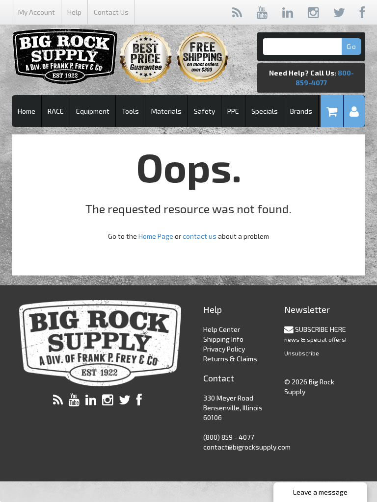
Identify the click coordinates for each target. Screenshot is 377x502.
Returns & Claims (230, 358)
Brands (301, 111)
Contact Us (111, 12)
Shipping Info (223, 339)
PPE (233, 111)
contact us (199, 236)
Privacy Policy (224, 349)
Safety (204, 111)
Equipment (92, 111)
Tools (130, 111)
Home (26, 111)
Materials (166, 111)
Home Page (155, 236)
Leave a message (320, 492)
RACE (56, 111)
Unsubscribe (301, 353)
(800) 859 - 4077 (228, 437)
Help (74, 12)
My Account (36, 12)
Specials (264, 111)
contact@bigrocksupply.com (247, 447)
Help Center (221, 329)
